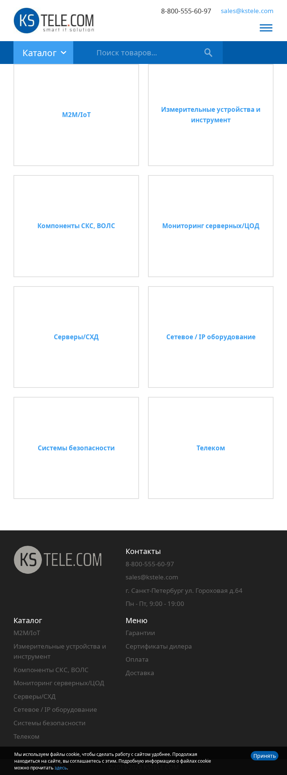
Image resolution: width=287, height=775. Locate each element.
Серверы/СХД (34, 696)
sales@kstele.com (247, 10)
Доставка (140, 672)
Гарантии (140, 632)
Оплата (137, 659)
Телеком (26, 736)
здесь (61, 768)
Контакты (143, 551)
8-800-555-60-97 (186, 10)
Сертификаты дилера (159, 646)
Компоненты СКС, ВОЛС (51, 669)
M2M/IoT (26, 632)
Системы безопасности (49, 723)
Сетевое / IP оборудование (55, 709)
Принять (264, 755)
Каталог (27, 620)
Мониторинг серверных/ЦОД (58, 682)
